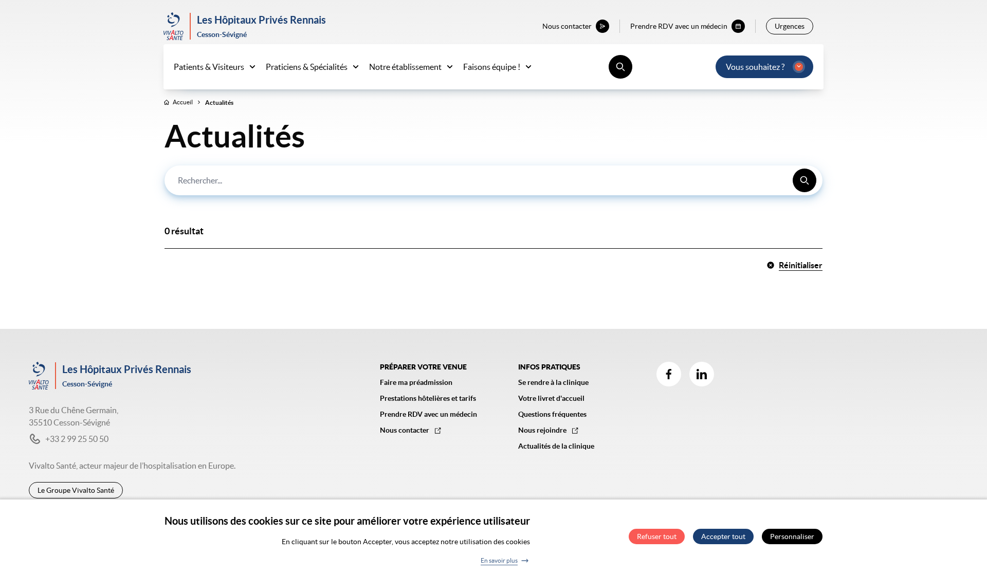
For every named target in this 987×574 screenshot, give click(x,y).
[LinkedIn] (701, 374)
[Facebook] (668, 374)
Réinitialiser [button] (800, 265)
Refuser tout (657, 537)
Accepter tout (723, 537)
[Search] (804, 180)
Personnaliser (792, 537)
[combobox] (493, 180)
